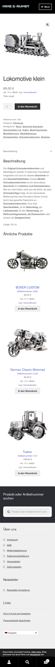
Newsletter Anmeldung (18, 590)
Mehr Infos (36, 652)
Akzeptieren (35, 654)
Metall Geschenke (38, 130)
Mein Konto (9, 662)
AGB (9, 545)
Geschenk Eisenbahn (32, 126)
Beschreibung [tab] (10, 151)
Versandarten (13, 561)
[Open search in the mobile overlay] (27, 511)
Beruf (18, 126)
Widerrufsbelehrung (17, 550)
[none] (20, 633)
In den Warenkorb (27, 106)
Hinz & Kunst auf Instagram (16, 613)
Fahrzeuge (18, 123)
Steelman (45, 137)
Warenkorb (42, 660)
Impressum (12, 539)
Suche (27, 662)
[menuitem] (20, 633)
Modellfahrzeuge (28, 133)
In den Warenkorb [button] (27, 308)
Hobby (25, 130)
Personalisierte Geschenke (16, 620)
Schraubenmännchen (29, 137)
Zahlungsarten (14, 566)
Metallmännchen (11, 133)
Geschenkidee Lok (12, 130)
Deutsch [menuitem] (12, 632)
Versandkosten (30, 92)
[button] (47, 24)
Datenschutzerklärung (18, 556)
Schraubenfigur (10, 137)
